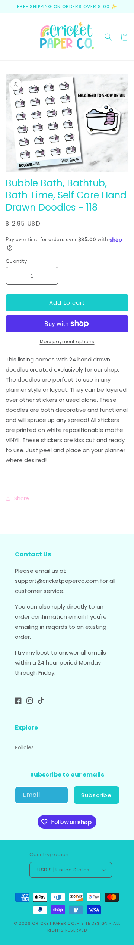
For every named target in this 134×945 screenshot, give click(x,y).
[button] (9, 37)
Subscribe (96, 795)
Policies (24, 747)
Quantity (16, 261)
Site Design (94, 923)
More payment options (67, 341)
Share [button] (21, 498)
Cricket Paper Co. (54, 923)
